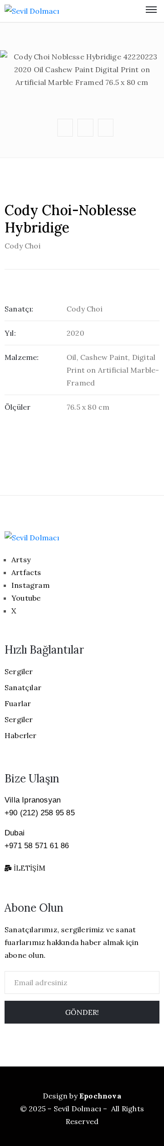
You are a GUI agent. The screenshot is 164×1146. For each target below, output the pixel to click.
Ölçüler (18, 407)
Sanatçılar (23, 687)
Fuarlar (18, 703)
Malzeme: (22, 357)
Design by (82, 1095)
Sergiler (19, 671)
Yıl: (10, 333)
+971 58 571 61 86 (37, 845)
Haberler (21, 735)
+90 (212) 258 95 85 (40, 812)
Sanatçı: (19, 308)
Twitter (83, 36)
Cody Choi (23, 245)
